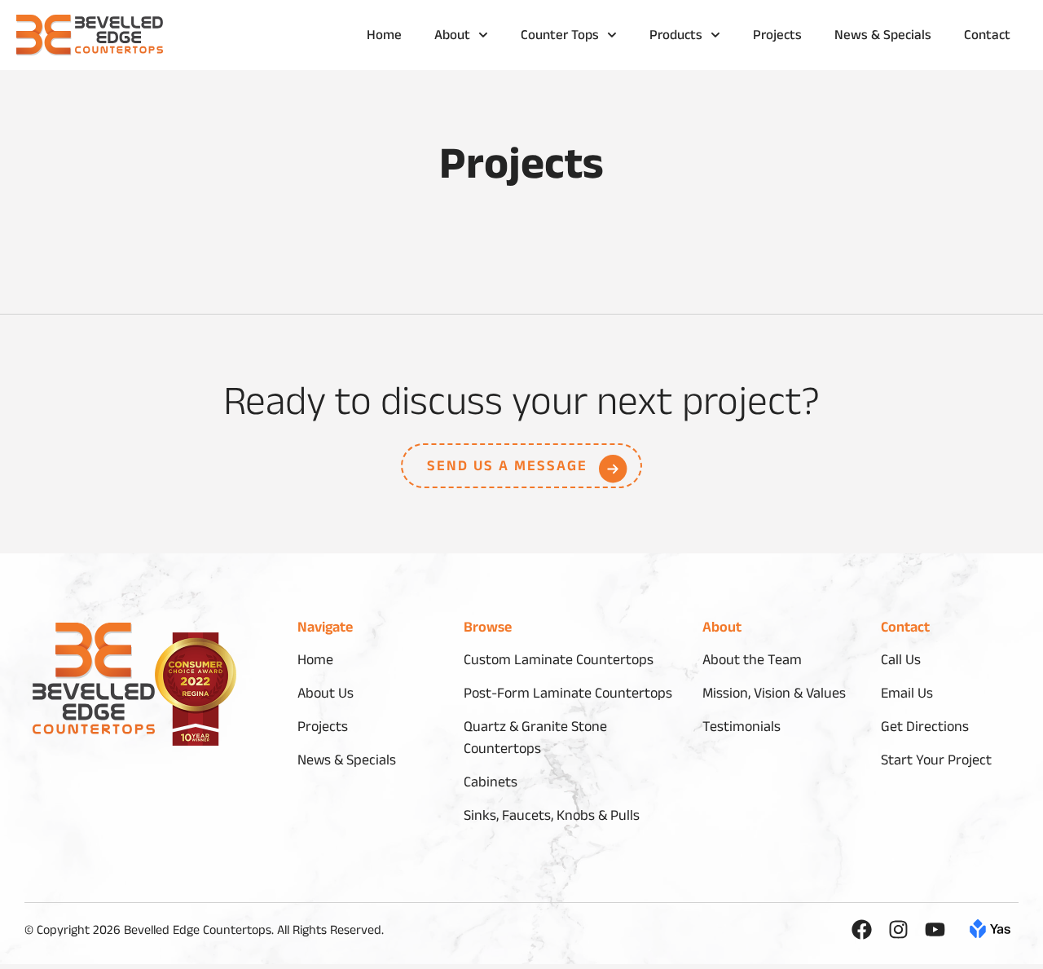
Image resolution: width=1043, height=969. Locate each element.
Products (675, 36)
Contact (987, 36)
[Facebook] (861, 929)
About (452, 36)
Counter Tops (560, 36)
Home (384, 36)
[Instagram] (898, 929)
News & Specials (882, 36)
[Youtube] (935, 929)
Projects (777, 36)
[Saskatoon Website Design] (990, 932)
